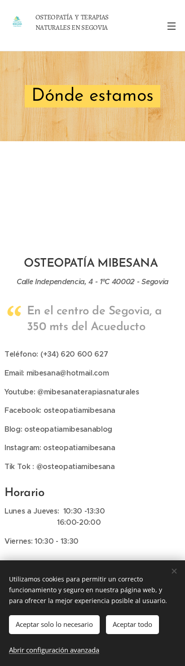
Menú (172, 26)
